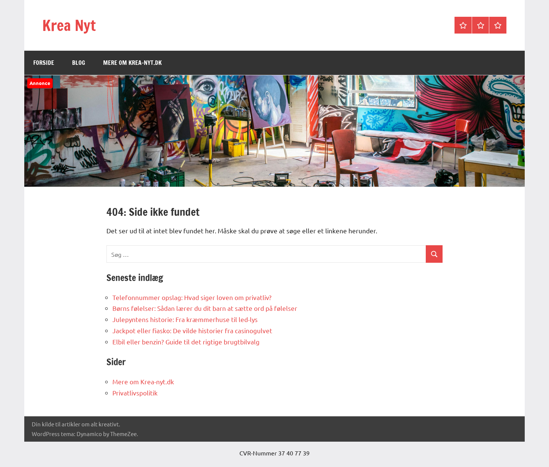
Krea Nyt (69, 25)
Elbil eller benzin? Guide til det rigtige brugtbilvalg (186, 341)
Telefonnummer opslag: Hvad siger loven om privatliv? (192, 297)
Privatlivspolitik (135, 393)
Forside (43, 63)
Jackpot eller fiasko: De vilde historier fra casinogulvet (192, 330)
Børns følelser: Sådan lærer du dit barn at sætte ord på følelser (204, 308)
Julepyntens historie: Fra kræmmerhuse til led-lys (185, 319)
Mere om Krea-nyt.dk (132, 63)
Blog (78, 63)
